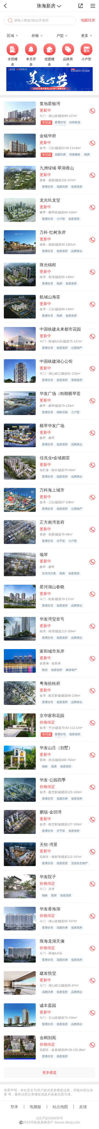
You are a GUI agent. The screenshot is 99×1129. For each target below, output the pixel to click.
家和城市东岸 (52, 651)
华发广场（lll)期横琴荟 (60, 393)
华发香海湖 (50, 909)
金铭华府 (48, 135)
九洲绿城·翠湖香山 (57, 168)
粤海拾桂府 (50, 683)
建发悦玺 (48, 973)
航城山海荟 (50, 297)
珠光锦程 (48, 264)
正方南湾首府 (52, 522)
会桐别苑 (48, 1037)
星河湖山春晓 (52, 586)
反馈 (83, 1107)
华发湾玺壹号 (52, 619)
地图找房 (88, 20)
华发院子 (48, 876)
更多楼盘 (49, 1072)
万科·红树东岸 (53, 232)
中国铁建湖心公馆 (56, 361)
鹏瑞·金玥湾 (51, 812)
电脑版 (35, 1107)
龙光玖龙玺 (50, 200)
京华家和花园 (52, 715)
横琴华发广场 (52, 425)
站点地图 (60, 1107)
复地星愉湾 (50, 103)
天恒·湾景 (48, 844)
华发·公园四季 (53, 780)
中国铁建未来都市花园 (60, 329)
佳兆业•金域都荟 (55, 457)
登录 (14, 1107)
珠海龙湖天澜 (52, 941)
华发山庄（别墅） (56, 747)
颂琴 (44, 554)
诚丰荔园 (48, 1005)
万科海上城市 (52, 490)
